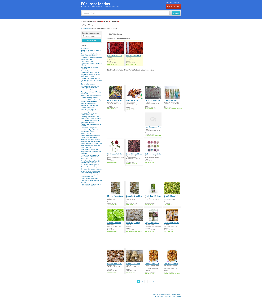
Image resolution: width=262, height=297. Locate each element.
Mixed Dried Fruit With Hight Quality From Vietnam (172, 223)
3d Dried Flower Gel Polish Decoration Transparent (153, 154)
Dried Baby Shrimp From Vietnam (134, 223)
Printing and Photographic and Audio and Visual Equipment (90, 156)
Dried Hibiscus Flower (134, 154)
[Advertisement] (91, 218)
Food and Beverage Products (89, 98)
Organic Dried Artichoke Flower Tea (115, 100)
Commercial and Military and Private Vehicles (91, 64)
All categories (85, 48)
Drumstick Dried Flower (134, 196)
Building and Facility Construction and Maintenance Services (91, 54)
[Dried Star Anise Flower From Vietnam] (134, 92)
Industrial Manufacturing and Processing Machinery (89, 106)
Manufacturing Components (89, 128)
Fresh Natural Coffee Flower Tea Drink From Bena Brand (153, 196)
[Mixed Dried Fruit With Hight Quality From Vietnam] (172, 215)
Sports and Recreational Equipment (91, 169)
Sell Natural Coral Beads (134, 56)
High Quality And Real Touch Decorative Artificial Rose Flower (153, 127)
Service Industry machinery (89, 167)
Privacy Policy (159, 296)
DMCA (174, 296)
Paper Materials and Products (89, 149)
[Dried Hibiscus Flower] (134, 146)
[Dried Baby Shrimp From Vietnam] (134, 215)
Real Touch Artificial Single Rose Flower (115, 154)
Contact (179, 296)
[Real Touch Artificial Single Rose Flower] (115, 146)
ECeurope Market (95, 4)
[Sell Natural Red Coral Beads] (115, 48)
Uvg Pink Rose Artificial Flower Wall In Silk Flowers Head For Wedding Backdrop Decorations (153, 100)
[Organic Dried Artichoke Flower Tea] (115, 92)
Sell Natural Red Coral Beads (115, 56)
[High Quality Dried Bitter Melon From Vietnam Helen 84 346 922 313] (153, 215)
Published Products (86, 159)
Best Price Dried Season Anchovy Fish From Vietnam (172, 264)
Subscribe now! (92, 40)
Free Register (174, 2)
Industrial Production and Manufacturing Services (88, 110)
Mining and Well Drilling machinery (91, 141)
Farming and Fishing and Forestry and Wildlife (91, 92)
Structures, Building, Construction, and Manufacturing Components (91, 172)
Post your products (173, 6)
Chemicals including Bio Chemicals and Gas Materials (91, 58)
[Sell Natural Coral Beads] (134, 48)
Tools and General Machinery (89, 178)
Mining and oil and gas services (90, 139)
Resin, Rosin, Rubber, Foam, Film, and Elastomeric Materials (91, 161)
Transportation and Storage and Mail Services (91, 181)
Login (167, 2)
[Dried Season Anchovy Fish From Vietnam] (153, 256)
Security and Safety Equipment (90, 165)
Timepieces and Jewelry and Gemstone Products (89, 175)
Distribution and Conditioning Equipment (89, 68)
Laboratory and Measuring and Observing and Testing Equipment (91, 117)
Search (176, 13)
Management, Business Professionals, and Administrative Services (91, 123)
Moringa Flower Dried (115, 196)
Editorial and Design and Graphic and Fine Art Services (90, 75)
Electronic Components (88, 84)
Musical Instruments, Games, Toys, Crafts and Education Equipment (91, 144)
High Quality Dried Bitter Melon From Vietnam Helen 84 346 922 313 (153, 223)
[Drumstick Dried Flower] (134, 188)
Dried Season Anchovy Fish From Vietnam (153, 264)
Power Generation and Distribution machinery (91, 152)
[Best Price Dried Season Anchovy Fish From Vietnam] (172, 256)
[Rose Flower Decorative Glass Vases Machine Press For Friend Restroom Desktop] (172, 92)
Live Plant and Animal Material (90, 120)
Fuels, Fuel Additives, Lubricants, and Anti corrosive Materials (91, 100)
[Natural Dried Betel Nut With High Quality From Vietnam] (115, 256)
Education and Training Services (90, 78)
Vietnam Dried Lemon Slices (115, 223)
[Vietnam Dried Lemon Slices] (115, 215)
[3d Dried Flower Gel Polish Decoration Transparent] (153, 146)
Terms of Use (167, 296)
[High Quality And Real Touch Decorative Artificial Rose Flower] (153, 119)
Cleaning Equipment (87, 61)
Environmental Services (88, 90)
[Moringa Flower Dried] (115, 188)
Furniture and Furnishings (88, 103)
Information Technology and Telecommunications (89, 113)
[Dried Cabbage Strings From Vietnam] (172, 188)
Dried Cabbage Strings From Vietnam (172, 196)
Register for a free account (163, 294)
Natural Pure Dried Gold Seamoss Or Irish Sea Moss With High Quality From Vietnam (134, 264)
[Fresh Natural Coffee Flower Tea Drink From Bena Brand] (153, 188)
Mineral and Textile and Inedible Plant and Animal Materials (90, 136)
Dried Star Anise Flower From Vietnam (134, 100)
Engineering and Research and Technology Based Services (90, 87)
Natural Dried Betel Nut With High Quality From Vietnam (115, 264)
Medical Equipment (86, 133)
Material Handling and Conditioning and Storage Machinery (91, 130)
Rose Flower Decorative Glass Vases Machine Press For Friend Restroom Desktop (172, 100)
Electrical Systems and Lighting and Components (91, 81)
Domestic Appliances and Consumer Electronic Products (90, 71)
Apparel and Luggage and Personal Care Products (91, 51)
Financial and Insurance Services (91, 95)
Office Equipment (86, 147)
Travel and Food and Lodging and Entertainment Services (91, 185)
